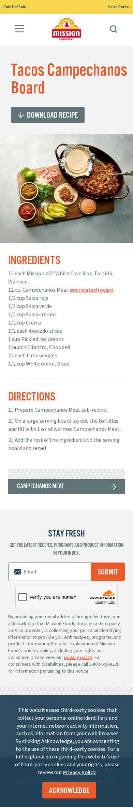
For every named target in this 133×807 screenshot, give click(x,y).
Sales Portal (119, 7)
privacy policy (78, 657)
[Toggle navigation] (19, 30)
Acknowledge (69, 790)
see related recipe (91, 290)
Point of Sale (14, 7)
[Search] (113, 29)
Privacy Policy (79, 772)
